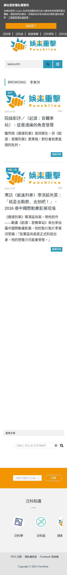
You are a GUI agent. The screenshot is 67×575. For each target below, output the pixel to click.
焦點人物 (12, 170)
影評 (10, 93)
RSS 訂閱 (16, 556)
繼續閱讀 (56, 154)
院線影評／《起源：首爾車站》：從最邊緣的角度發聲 (29, 121)
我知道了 (31, 25)
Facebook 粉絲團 (49, 556)
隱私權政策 (31, 556)
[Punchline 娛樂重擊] (33, 44)
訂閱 (53, 477)
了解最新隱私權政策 (18, 17)
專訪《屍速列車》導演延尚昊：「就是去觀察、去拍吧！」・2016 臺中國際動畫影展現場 (33, 202)
